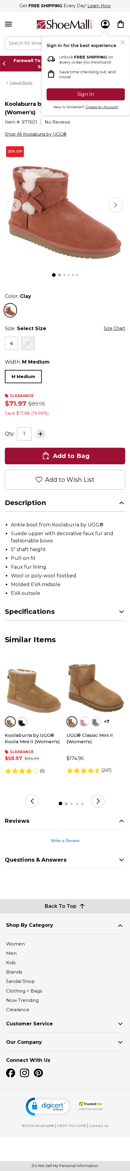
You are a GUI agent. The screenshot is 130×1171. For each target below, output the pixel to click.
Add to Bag (71, 455)
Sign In (85, 94)
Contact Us (98, 1125)
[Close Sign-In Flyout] (122, 42)
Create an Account (102, 107)
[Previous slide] (5, 63)
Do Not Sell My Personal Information (65, 1165)
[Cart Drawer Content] (120, 24)
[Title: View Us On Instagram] (24, 1073)
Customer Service (29, 1024)
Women (15, 944)
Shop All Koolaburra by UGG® (36, 134)
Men (11, 953)
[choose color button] (10, 310)
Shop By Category (29, 925)
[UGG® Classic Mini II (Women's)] (96, 686)
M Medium (23, 376)
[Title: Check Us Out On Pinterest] (38, 1073)
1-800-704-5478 (71, 1125)
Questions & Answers (36, 860)
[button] (48, 1106)
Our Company (24, 1042)
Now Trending (22, 1000)
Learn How (99, 5)
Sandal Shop (20, 981)
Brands (14, 972)
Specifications (30, 612)
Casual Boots (21, 82)
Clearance (17, 1009)
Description (25, 503)
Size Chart (114, 328)
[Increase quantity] (40, 434)
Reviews (17, 821)
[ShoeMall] (64, 24)
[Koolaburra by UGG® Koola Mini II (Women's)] (34, 686)
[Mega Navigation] (8, 24)
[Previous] (14, 205)
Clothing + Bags (24, 991)
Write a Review (65, 840)
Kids (10, 962)
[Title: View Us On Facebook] (10, 1073)
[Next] (115, 205)
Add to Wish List (70, 479)
